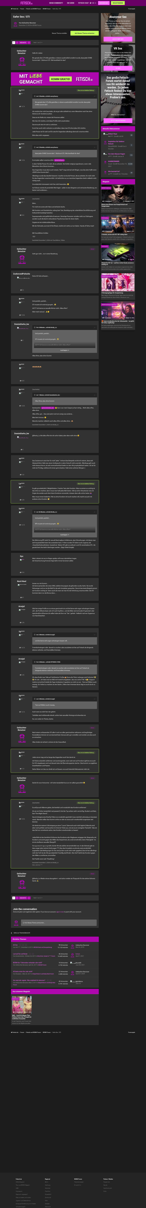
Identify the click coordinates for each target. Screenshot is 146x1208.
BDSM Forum (37, 25)
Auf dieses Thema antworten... (34, 923)
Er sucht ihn (77, 1185)
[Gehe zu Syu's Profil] (22, 564)
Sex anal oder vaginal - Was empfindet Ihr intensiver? (29, 980)
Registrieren (118, 3)
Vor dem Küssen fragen (116, 154)
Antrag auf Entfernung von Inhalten (26, 1203)
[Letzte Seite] (29, 42)
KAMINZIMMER (113, 161)
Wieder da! (104, 3)
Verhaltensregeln (20, 1206)
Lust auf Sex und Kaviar (20, 954)
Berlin (46, 1182)
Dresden (47, 1203)
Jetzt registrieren (117, 120)
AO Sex (15, 945)
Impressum (19, 1191)
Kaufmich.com (107, 1188)
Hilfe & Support (20, 1182)
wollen (29, 1197)
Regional (47, 1179)
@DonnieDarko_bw (48, 408)
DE (93, 3)
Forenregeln (131, 9)
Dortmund (48, 1197)
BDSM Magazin (25, 1185)
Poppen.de (106, 1182)
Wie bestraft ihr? (114, 171)
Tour (17, 1185)
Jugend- (18, 1200)
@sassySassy (59, 160)
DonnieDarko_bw (21, 324)
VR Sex (118, 68)
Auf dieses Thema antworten (84, 33)
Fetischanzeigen (79, 1182)
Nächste (23, 42)
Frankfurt (47, 1191)
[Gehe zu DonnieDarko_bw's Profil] (22, 332)
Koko (104, 1191)
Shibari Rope (112, 134)
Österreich (48, 1206)
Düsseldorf (48, 1194)
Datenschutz (27, 1200)
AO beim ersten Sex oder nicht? (22, 972)
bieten (22, 1197)
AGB (17, 1188)
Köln (46, 1200)
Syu (21, 556)
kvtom (78, 954)
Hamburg (47, 1185)
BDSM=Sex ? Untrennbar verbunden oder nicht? (27, 963)
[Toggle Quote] (35, 96)
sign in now (60, 912)
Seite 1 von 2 (37, 42)
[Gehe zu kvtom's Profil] (72, 955)
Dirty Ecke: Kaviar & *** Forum (46, 956)
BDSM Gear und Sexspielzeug (43, 947)
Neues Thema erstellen (59, 33)
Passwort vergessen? (22, 1194)
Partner (105, 1179)
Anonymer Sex (118, 39)
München (47, 1188)
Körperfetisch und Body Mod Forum (43, 974)
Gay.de (105, 1185)
